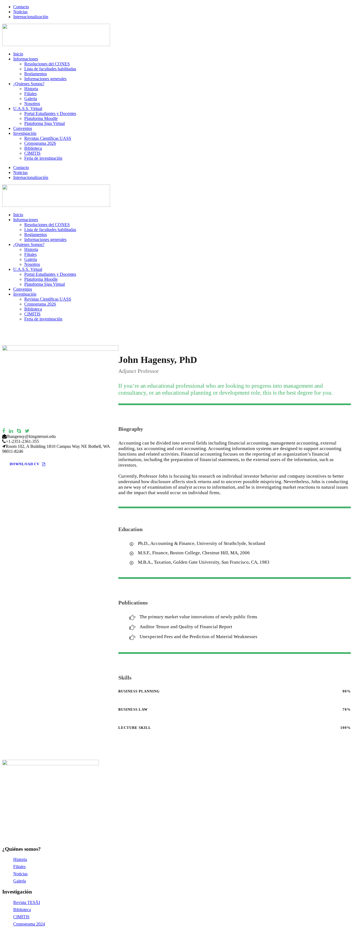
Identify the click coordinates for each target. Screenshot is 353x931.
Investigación (24, 133)
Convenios (22, 128)
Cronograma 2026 (40, 143)
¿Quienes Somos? (28, 83)
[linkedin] (11, 431)
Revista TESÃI (26, 902)
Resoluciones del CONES (47, 63)
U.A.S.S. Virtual (27, 108)
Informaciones (25, 59)
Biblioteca (33, 148)
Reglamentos (35, 73)
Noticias (20, 11)
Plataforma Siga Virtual (44, 123)
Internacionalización (30, 16)
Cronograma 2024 (29, 924)
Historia (31, 88)
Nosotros (32, 103)
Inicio (18, 54)
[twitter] (27, 431)
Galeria (30, 98)
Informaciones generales (45, 78)
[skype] (19, 431)
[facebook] (3, 431)
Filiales (30, 93)
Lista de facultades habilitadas (50, 68)
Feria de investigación (43, 158)
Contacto (21, 6)
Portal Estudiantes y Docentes (50, 113)
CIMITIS (32, 153)
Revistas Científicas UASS (47, 138)
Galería (19, 881)
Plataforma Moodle (41, 118)
